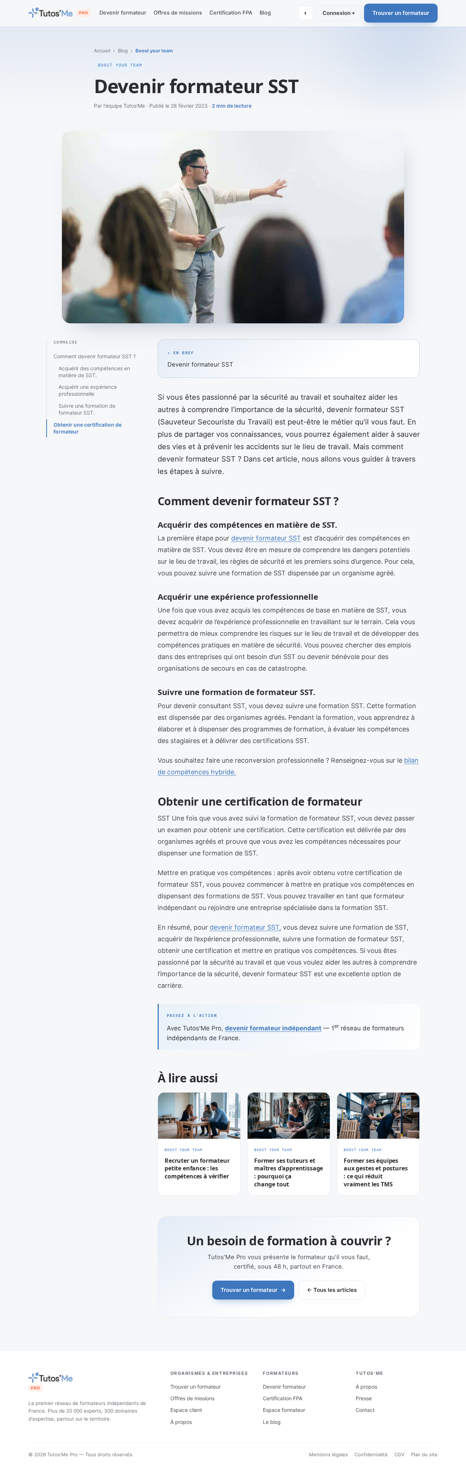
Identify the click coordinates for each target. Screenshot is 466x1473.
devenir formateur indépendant (273, 1028)
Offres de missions (178, 12)
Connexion (339, 13)
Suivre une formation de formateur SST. (87, 409)
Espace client (186, 1410)
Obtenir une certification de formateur (88, 428)
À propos (181, 1422)
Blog (265, 12)
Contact (365, 1410)
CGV (399, 1454)
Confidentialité (371, 1454)
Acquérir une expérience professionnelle (88, 390)
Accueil (102, 50)
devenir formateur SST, (245, 927)
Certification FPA (230, 12)
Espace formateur (284, 1410)
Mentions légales (328, 1454)
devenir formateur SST (266, 538)
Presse (364, 1398)
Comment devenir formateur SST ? (95, 356)
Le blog (272, 1422)
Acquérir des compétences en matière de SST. (94, 371)
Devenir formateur (122, 12)
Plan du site (424, 1454)
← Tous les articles (332, 1289)
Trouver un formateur (400, 12)
